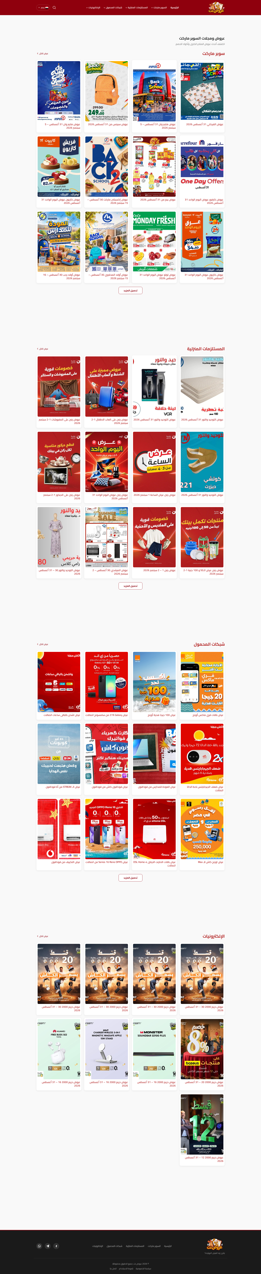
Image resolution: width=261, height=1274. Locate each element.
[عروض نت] (214, 1244)
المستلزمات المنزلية (138, 7)
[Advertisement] (130, 25)
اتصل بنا (113, 1268)
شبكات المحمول (114, 7)
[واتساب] (39, 1246)
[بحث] (54, 8)
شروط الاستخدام (126, 1268)
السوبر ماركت (160, 7)
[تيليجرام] (48, 1246)
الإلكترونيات (94, 7)
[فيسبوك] (56, 1246)
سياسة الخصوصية (143, 1268)
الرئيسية (175, 7)
